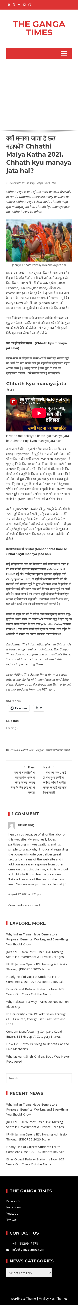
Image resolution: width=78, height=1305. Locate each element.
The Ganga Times (39, 28)
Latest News (27, 750)
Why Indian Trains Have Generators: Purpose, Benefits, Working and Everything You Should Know (37, 939)
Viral (42, 1298)
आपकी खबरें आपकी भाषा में (57, 750)
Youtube (12, 1213)
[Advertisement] (39, 94)
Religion (40, 750)
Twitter (57, 684)
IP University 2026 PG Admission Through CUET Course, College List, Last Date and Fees (36, 1019)
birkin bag (26, 825)
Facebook (39, 684)
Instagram (13, 1207)
